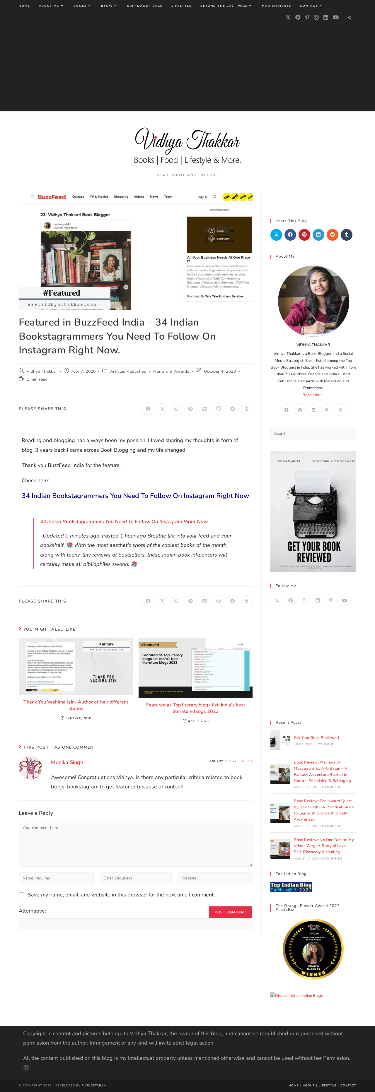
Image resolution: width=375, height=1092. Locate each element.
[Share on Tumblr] (247, 409)
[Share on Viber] (218, 409)
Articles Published (128, 371)
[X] (288, 17)
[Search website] (350, 18)
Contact (348, 1086)
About (309, 1086)
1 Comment (324, 744)
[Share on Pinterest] (190, 409)
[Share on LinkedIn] (204, 409)
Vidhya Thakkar (42, 371)
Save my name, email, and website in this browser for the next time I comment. (121, 894)
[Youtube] (335, 17)
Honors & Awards (171, 371)
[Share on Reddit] (232, 409)
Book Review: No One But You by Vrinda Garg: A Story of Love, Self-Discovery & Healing (324, 846)
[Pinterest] (307, 17)
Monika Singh (67, 762)
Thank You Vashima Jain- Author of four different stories (75, 705)
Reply (247, 761)
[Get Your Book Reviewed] (280, 740)
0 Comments (332, 787)
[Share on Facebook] (148, 409)
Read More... (313, 395)
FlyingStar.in (94, 1086)
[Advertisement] (187, 67)
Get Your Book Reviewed (316, 737)
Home (294, 1086)
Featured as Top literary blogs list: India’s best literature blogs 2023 (195, 708)
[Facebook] (298, 17)
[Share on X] (162, 409)
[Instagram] (316, 17)
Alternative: (32, 910)
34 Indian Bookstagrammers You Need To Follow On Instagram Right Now (135, 495)
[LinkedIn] (325, 17)
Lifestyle (327, 1086)
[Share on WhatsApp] (176, 409)
